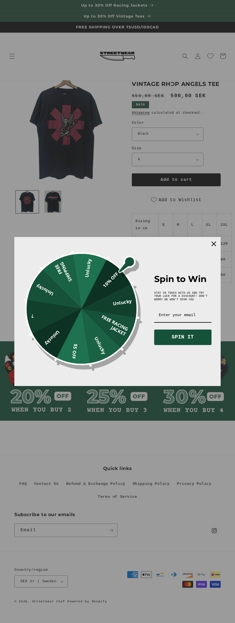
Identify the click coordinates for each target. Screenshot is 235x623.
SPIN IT (183, 337)
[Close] (214, 244)
